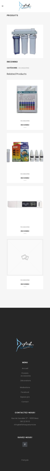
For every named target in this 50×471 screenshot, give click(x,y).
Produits (25, 373)
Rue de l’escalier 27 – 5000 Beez (25, 418)
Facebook (25, 392)
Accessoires (24, 68)
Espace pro (25, 397)
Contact (25, 401)
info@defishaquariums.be (25, 424)
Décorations (26, 380)
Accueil (25, 368)
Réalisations (25, 387)
